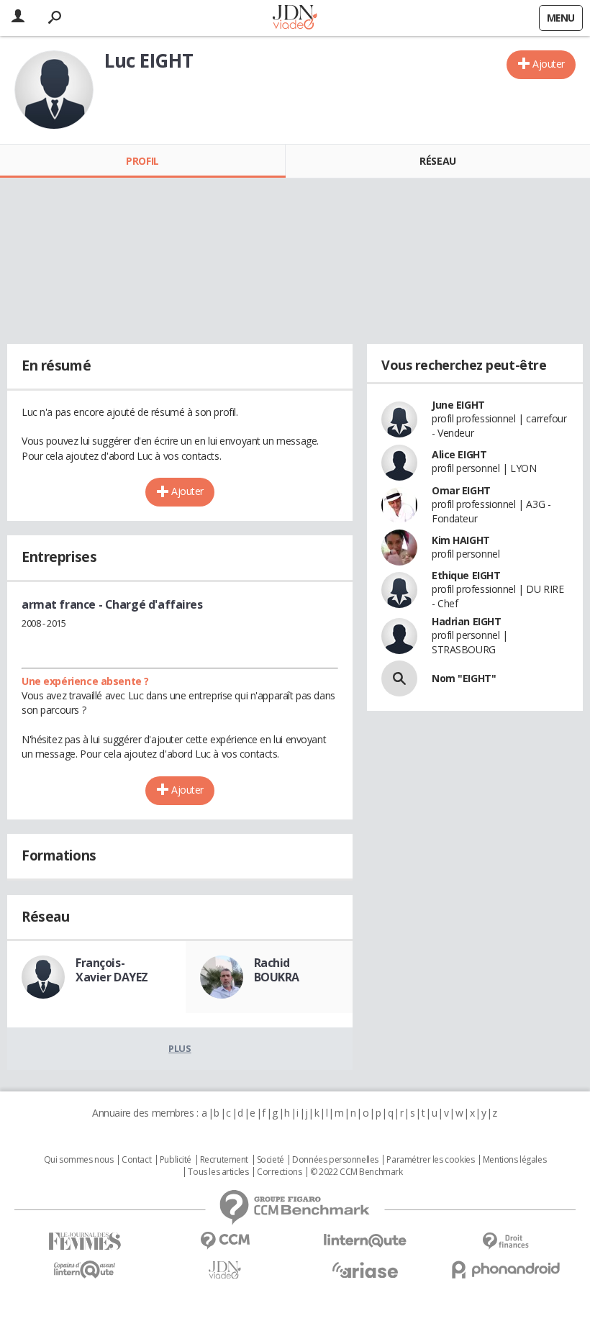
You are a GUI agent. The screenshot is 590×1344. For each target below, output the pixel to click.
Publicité (175, 1160)
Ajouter (548, 64)
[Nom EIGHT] (399, 678)
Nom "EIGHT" (464, 678)
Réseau (437, 161)
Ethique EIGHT (466, 575)
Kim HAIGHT (461, 540)
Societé (270, 1160)
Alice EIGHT (459, 454)
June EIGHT (458, 405)
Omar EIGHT (461, 490)
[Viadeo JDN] (225, 1270)
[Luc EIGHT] (54, 90)
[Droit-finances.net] (505, 1241)
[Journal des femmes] (84, 1241)
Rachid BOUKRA (276, 970)
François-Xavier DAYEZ (112, 970)
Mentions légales (514, 1160)
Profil (142, 161)
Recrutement (224, 1160)
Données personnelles (335, 1160)
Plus (179, 1048)
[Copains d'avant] (84, 1270)
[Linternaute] (365, 1241)
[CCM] (225, 1241)
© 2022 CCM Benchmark (356, 1172)
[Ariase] (365, 1270)
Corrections (279, 1172)
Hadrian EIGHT (467, 621)
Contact (136, 1160)
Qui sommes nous (79, 1160)
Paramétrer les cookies (430, 1160)
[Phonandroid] (505, 1270)
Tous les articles (218, 1172)
